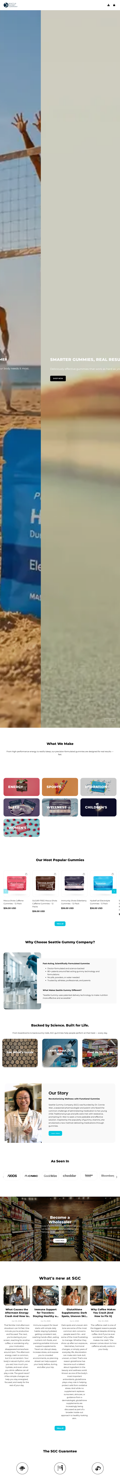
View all (60, 844)
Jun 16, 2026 (46, 1321)
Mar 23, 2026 (103, 1321)
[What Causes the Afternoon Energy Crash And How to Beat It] (17, 1296)
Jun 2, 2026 (74, 1321)
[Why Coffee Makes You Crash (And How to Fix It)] (103, 1296)
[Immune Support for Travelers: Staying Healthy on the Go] (45, 1296)
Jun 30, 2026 (17, 1321)
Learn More (55, 1133)
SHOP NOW (17, 378)
